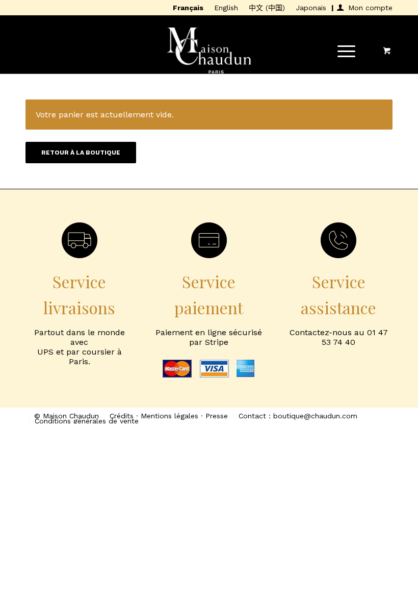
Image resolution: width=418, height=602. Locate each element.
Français (188, 8)
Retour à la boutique (80, 152)
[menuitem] (188, 8)
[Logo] (209, 50)
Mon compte (370, 8)
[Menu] (341, 50)
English (226, 8)
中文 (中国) (267, 8)
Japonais (311, 8)
